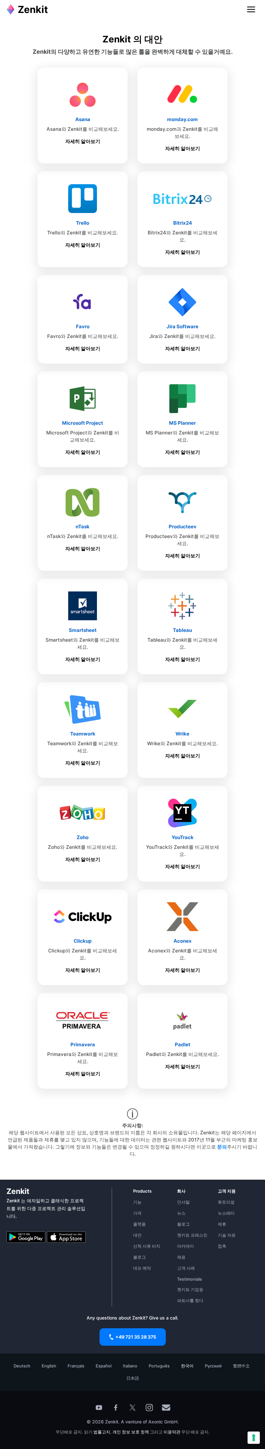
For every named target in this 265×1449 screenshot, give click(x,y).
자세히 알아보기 (82, 141)
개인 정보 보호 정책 (130, 1431)
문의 (222, 1147)
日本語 (132, 1378)
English (49, 1365)
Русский (213, 1365)
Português (159, 1365)
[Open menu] (251, 9)
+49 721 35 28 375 (135, 1337)
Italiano (130, 1365)
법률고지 (101, 1431)
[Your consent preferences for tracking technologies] (254, 1438)
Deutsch (22, 1365)
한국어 (187, 1365)
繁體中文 (241, 1365)
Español (103, 1365)
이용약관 (172, 1431)
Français (76, 1365)
